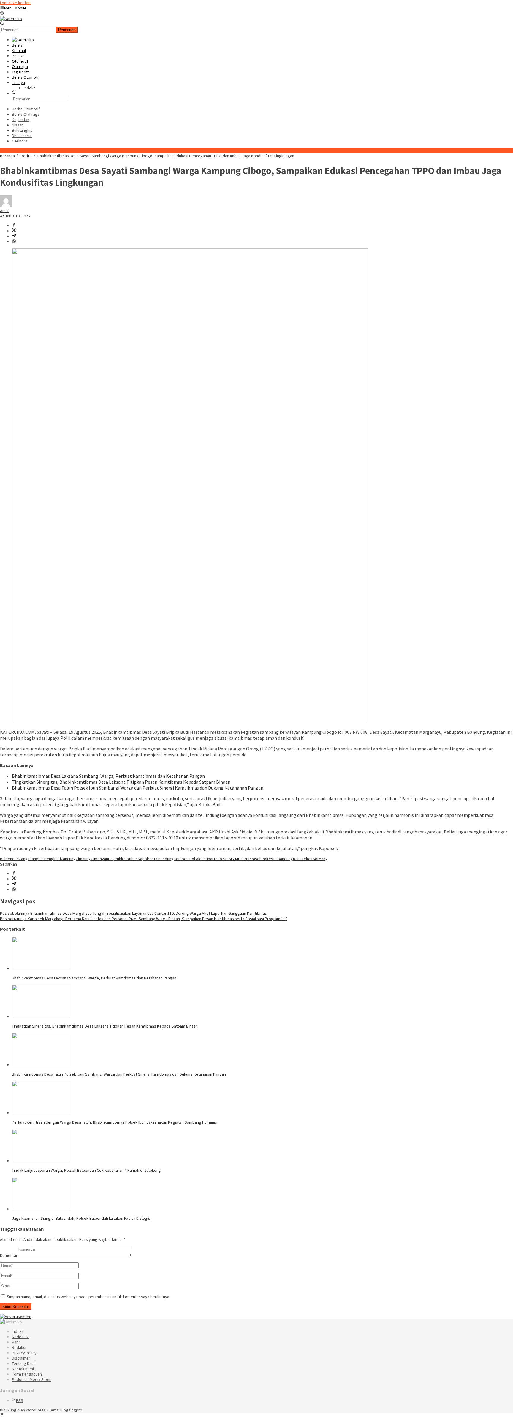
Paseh (256, 858)
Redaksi (19, 1347)
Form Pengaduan (27, 1374)
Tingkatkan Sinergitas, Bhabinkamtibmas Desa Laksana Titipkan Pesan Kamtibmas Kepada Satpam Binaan (121, 782)
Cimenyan (99, 858)
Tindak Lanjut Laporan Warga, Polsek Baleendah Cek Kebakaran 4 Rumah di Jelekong (86, 1170)
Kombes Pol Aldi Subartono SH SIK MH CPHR (212, 858)
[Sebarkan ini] (14, 225)
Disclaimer (21, 1358)
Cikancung (67, 858)
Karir (16, 1342)
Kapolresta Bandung (156, 858)
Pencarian (66, 30)
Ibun (134, 858)
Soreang (320, 858)
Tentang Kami (24, 1363)
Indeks (18, 1331)
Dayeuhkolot (119, 858)
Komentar (9, 1255)
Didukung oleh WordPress (23, 1410)
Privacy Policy (24, 1352)
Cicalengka (48, 858)
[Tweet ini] (14, 231)
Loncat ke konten (15, 2)
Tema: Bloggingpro (65, 1410)
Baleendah (9, 858)
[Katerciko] (11, 18)
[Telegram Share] (14, 236)
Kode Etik (20, 1336)
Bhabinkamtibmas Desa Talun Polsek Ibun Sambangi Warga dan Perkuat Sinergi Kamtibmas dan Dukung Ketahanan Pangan (137, 788)
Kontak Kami (23, 1368)
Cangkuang (28, 858)
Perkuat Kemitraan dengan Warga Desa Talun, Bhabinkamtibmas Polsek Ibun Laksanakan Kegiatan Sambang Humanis (114, 1122)
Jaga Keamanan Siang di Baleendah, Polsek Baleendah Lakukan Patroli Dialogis (81, 1218)
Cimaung (83, 858)
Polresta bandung (277, 858)
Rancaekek (303, 858)
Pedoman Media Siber (31, 1379)
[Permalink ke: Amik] (6, 205)
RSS (19, 1400)
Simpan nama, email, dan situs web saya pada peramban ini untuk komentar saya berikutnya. (88, 1296)
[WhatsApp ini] (14, 241)
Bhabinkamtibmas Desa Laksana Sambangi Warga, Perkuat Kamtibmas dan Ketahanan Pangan (108, 776)
